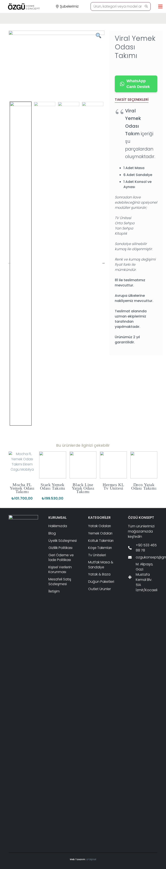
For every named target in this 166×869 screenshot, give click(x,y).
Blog (52, 533)
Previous (9, 262)
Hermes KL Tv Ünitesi (113, 486)
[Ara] (146, 6)
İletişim (54, 591)
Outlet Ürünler (99, 588)
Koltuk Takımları (100, 540)
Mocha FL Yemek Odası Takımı (22, 488)
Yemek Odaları (100, 533)
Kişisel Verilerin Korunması (60, 569)
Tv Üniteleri (97, 555)
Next (103, 262)
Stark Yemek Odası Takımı (52, 486)
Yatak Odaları (99, 525)
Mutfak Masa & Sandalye (100, 564)
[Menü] (160, 6)
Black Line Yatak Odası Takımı (83, 488)
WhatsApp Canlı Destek (138, 84)
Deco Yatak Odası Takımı (143, 486)
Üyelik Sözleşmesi (62, 540)
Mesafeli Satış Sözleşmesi (59, 581)
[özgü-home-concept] (23, 6)
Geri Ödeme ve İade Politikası (61, 557)
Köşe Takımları (100, 547)
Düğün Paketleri (101, 581)
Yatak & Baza (99, 574)
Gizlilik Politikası (60, 547)
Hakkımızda (57, 525)
